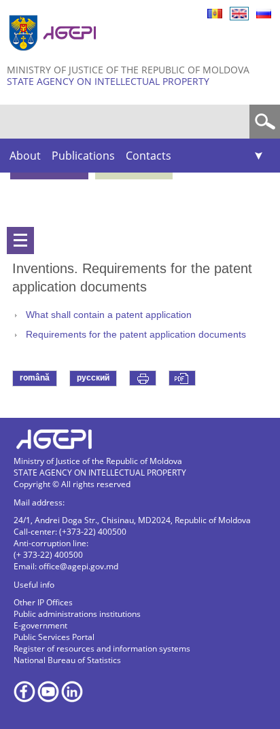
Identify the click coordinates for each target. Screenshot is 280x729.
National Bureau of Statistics (67, 660)
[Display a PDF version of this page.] (182, 378)
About (25, 155)
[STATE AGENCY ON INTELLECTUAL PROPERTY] (54, 56)
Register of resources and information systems (102, 648)
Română (214, 13)
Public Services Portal (54, 637)
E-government (40, 625)
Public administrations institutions (77, 614)
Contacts (148, 155)
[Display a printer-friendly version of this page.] (142, 378)
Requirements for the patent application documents (136, 335)
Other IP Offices (43, 602)
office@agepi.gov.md (78, 566)
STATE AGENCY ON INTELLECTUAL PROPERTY (108, 81)
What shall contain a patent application (109, 315)
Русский (263, 13)
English (239, 13)
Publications (83, 155)
